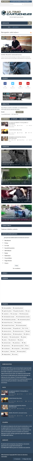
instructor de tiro (7, 331)
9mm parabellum (7, 308)
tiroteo (13, 351)
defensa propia (24, 313)
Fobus (6, 243)
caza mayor (14, 313)
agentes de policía (19, 311)
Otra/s (6, 263)
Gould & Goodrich (10, 248)
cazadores (6, 313)
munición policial (15, 337)
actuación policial (19, 308)
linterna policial (18, 334)
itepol (28, 331)
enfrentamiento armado (8, 316)
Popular (14, 119)
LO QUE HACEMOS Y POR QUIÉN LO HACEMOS (21, 1)
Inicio (9, 27)
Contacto (17, 459)
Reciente (6, 119)
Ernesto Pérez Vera (8, 322)
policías (21, 340)
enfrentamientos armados (24, 316)
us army (15, 354)
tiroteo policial (22, 351)
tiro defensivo (6, 348)
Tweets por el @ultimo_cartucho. (9, 229)
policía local (13, 340)
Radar (6, 253)
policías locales (7, 342)
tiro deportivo (16, 348)
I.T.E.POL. (26, 328)
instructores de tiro (19, 331)
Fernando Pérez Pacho (8, 325)
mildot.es (27, 334)
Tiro (3, 38)
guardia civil (17, 328)
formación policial (22, 325)
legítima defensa (7, 334)
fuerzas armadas (7, 328)
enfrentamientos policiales (9, 319)
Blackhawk (8, 240)
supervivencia (6, 345)
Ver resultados (16, 268)
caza (28, 311)
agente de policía (7, 311)
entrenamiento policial (24, 319)
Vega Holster (8, 260)
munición (5, 337)
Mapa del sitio (27, 459)
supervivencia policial (18, 345)
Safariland (7, 255)
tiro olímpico (26, 348)
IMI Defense (8, 250)
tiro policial (6, 351)
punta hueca (17, 342)
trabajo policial (6, 354)
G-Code (7, 245)
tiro (27, 345)
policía (5, 340)
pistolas (24, 337)
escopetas (18, 322)
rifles (24, 342)
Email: (2, 112)
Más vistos (24, 119)
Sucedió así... (5, 151)
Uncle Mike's (8, 258)
